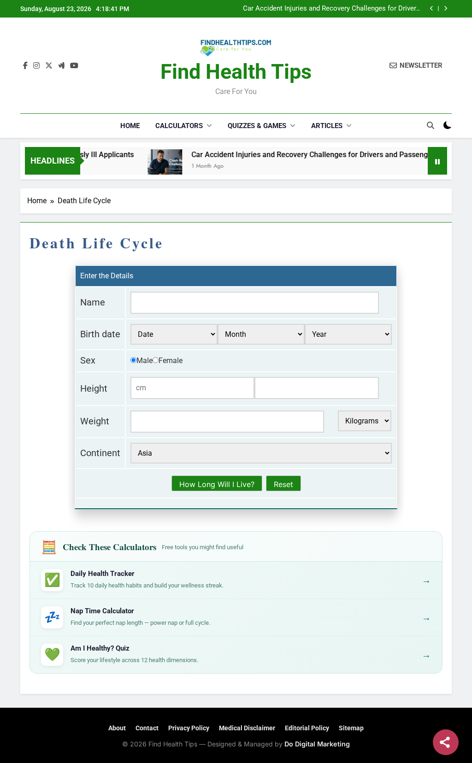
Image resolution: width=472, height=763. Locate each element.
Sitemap (351, 728)
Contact (147, 728)
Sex (87, 360)
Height (93, 388)
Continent (100, 452)
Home (130, 126)
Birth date (100, 334)
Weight (94, 421)
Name (92, 302)
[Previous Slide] (431, 8)
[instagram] (36, 65)
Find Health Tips (236, 71)
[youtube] (74, 65)
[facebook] (25, 65)
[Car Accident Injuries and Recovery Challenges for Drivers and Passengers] (152, 166)
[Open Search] (430, 125)
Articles (326, 126)
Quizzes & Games (257, 126)
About (117, 728)
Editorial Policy (307, 728)
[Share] (446, 742)
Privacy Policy (188, 728)
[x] (48, 65)
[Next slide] (445, 8)
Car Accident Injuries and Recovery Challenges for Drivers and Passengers (331, 8)
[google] (61, 65)
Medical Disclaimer (247, 728)
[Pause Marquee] (437, 161)
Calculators (179, 126)
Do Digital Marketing (317, 744)
